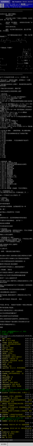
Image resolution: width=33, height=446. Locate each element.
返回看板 (4, 444)
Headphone (16, 1)
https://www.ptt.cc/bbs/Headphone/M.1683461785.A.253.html (16, 336)
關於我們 (30, 1)
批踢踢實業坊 (5, 1)
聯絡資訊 (25, 1)
